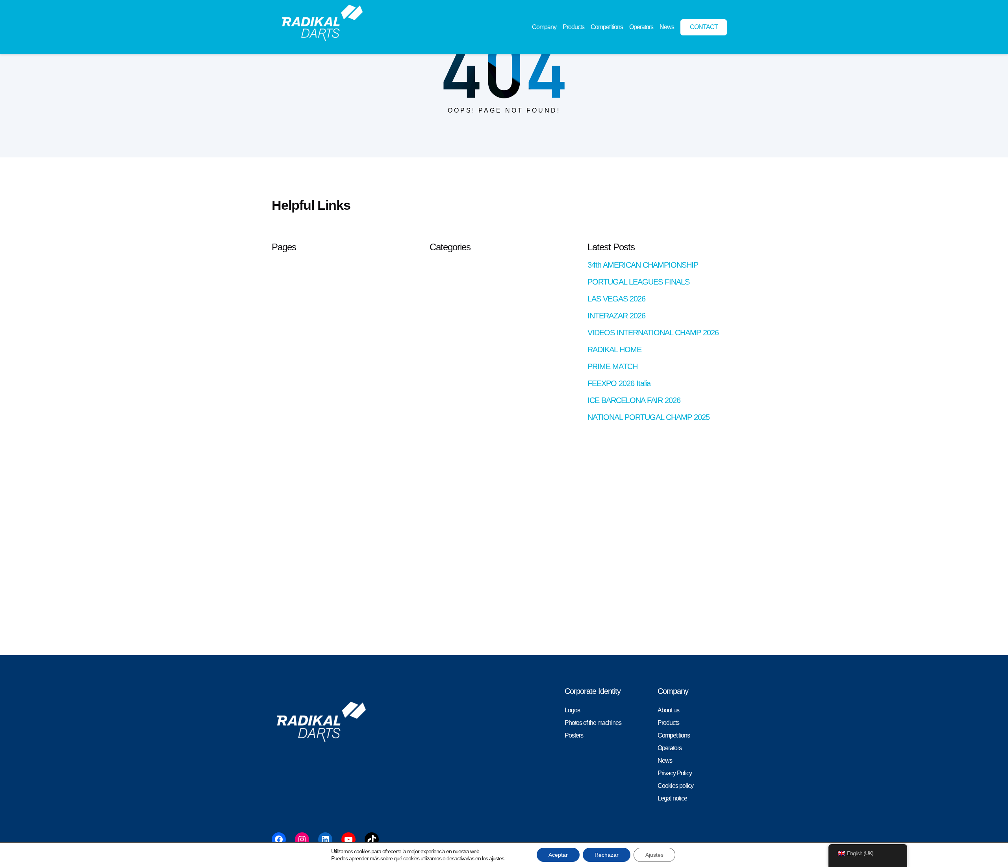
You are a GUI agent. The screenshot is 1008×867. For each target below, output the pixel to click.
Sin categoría (445, 264)
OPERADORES (292, 491)
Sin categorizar (448, 277)
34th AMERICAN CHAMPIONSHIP (642, 265)
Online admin (288, 277)
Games (281, 415)
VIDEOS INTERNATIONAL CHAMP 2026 (653, 332)
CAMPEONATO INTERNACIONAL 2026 (323, 314)
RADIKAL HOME (293, 541)
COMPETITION (291, 339)
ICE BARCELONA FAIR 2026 (633, 400)
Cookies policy (290, 503)
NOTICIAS (285, 478)
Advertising (285, 528)
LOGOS (282, 453)
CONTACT (286, 352)
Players (281, 428)
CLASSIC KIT (289, 440)
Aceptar (558, 855)
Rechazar (607, 855)
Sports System (289, 554)
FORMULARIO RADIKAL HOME (313, 390)
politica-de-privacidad (297, 516)
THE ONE (284, 566)
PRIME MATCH (612, 366)
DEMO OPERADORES (302, 365)
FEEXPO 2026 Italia (618, 383)
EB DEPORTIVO (293, 377)
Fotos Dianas (288, 402)
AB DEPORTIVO (293, 264)
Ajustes (654, 855)
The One (282, 579)
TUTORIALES (290, 591)
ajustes (496, 858)
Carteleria (283, 327)
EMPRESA (286, 604)
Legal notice (286, 289)
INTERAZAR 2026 (616, 316)
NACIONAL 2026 (293, 465)
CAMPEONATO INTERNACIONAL (316, 302)
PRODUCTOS (290, 617)
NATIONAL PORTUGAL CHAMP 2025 (648, 417)
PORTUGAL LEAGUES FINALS (638, 282)
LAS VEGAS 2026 (616, 299)
